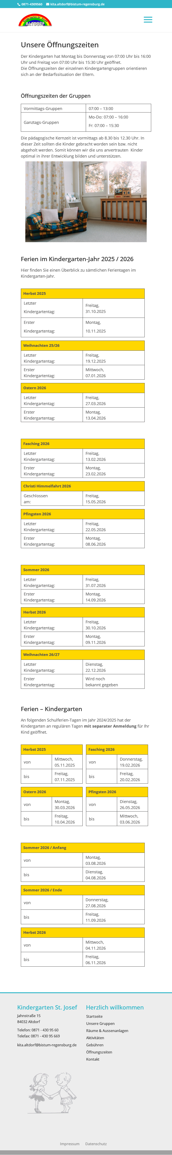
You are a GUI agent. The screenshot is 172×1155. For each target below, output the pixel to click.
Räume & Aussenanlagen (107, 1030)
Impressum (70, 1143)
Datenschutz (96, 1143)
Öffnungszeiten (99, 1052)
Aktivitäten (95, 1037)
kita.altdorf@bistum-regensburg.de (47, 1045)
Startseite (94, 1016)
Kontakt (92, 1059)
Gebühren (94, 1045)
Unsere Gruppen (100, 1023)
